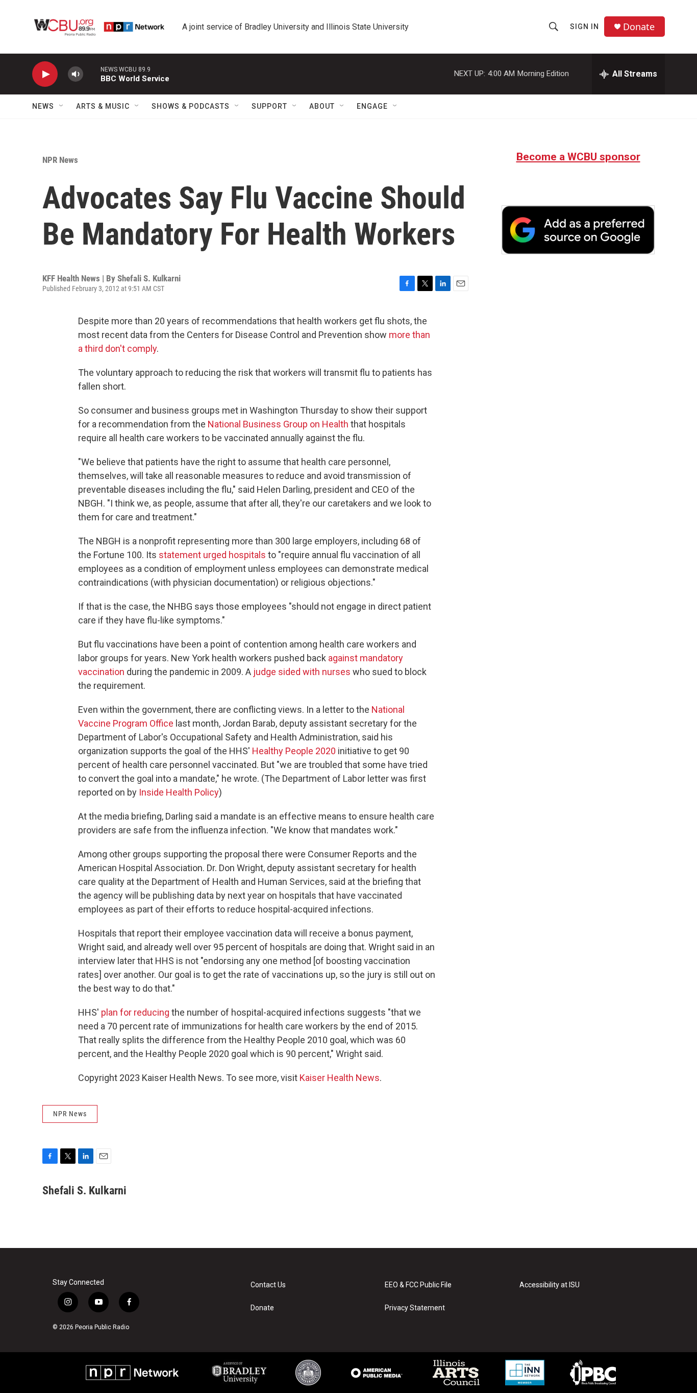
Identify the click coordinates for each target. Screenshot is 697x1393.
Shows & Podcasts (191, 106)
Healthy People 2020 (294, 751)
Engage (372, 106)
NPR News (60, 160)
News (43, 106)
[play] (45, 74)
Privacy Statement (415, 1308)
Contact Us (268, 1285)
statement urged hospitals (212, 554)
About (322, 106)
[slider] (91, 73)
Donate (639, 26)
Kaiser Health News (340, 1077)
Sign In (584, 26)
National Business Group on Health (278, 424)
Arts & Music (103, 106)
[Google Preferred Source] (578, 230)
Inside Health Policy (179, 792)
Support (269, 106)
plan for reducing (135, 1012)
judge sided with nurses (302, 671)
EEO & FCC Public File (418, 1285)
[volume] (75, 74)
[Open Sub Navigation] (62, 106)
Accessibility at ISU (549, 1285)
